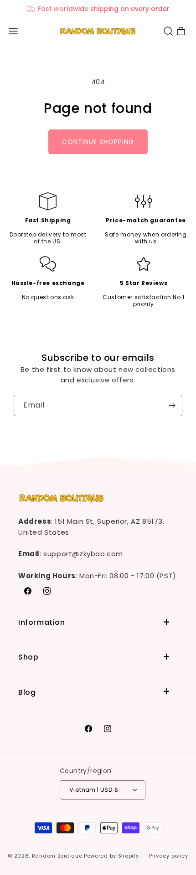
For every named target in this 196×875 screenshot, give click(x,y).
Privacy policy (168, 855)
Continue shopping (98, 141)
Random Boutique (57, 855)
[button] (13, 31)
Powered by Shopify (111, 855)
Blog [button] (27, 692)
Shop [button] (28, 657)
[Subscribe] (172, 405)
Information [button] (41, 622)
